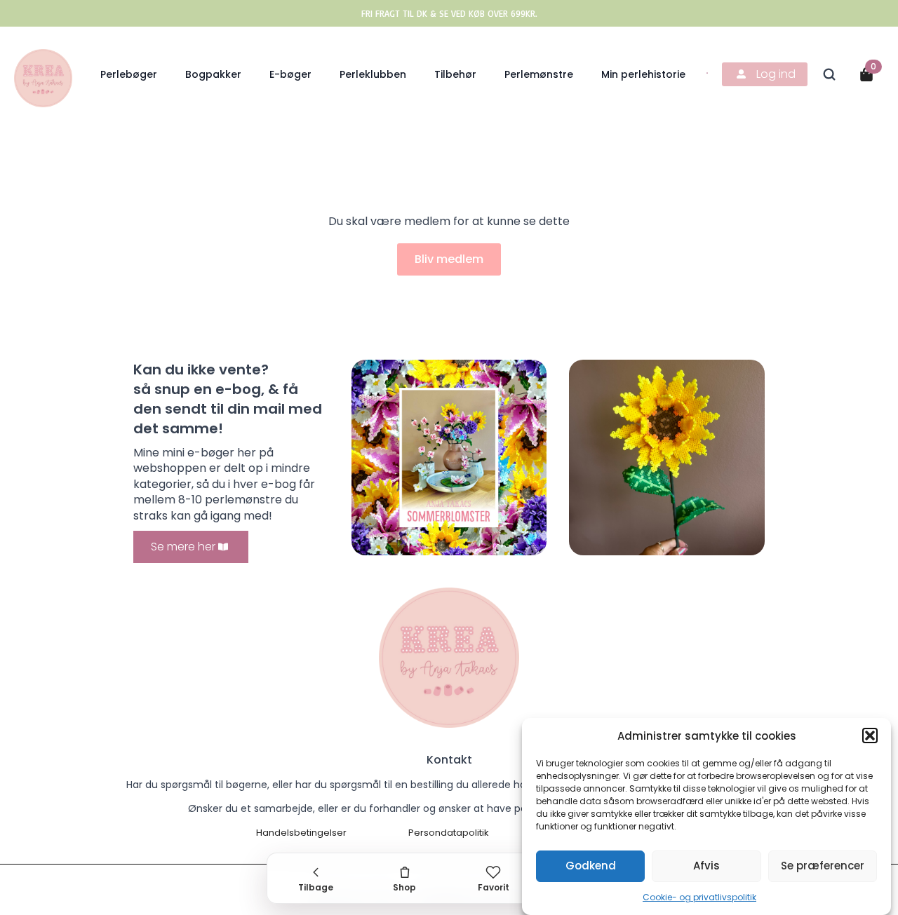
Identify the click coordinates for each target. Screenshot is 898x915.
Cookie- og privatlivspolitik (699, 897)
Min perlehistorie (643, 74)
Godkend (590, 865)
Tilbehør (455, 74)
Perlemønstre (538, 74)
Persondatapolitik (448, 833)
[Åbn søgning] (829, 74)
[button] (870, 735)
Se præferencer (822, 865)
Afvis (706, 865)
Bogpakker (213, 74)
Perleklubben (373, 74)
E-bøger (290, 74)
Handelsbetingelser (301, 833)
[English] (707, 72)
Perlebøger (128, 74)
